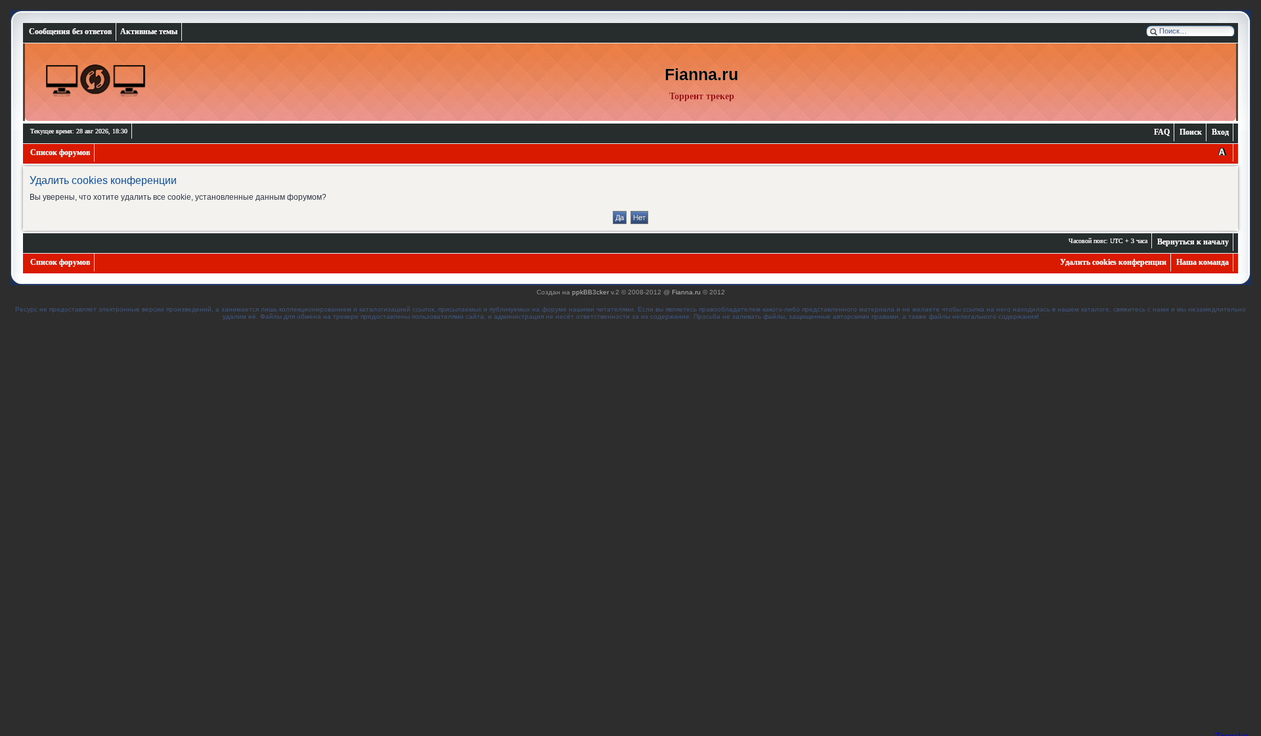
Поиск (1191, 132)
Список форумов (60, 152)
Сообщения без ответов (70, 31)
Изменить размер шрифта (1221, 153)
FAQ (1162, 132)
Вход (1220, 132)
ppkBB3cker (590, 292)
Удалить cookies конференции (1113, 262)
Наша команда (1202, 262)
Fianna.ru (686, 292)
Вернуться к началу (1193, 241)
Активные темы (148, 31)
